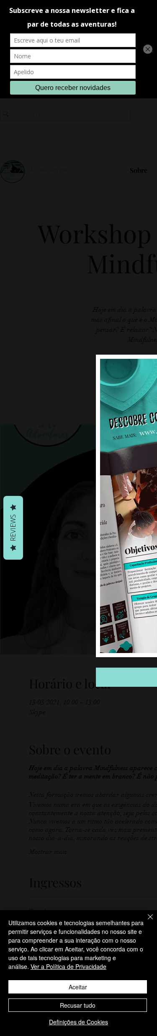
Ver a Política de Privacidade (68, 966)
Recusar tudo (77, 1005)
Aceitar (78, 987)
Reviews (13, 527)
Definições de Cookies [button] (78, 1022)
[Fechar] (145, 922)
